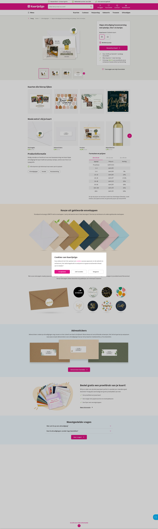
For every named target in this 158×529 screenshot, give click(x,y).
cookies (78, 261)
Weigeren (96, 272)
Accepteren (62, 272)
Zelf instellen (79, 272)
